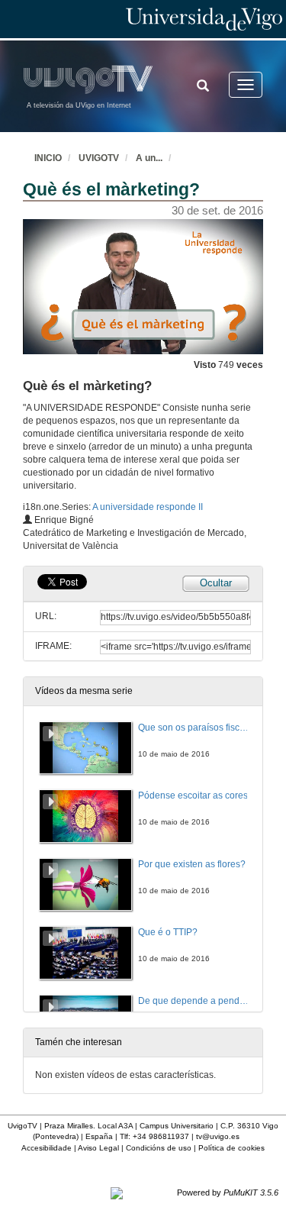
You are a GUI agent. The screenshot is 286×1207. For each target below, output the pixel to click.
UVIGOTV (99, 158)
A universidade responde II (147, 507)
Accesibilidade (46, 1148)
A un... (149, 158)
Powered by (227, 1192)
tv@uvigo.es (217, 1136)
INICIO (48, 158)
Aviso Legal (98, 1148)
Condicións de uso (158, 1148)
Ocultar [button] (216, 583)
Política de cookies (231, 1148)
